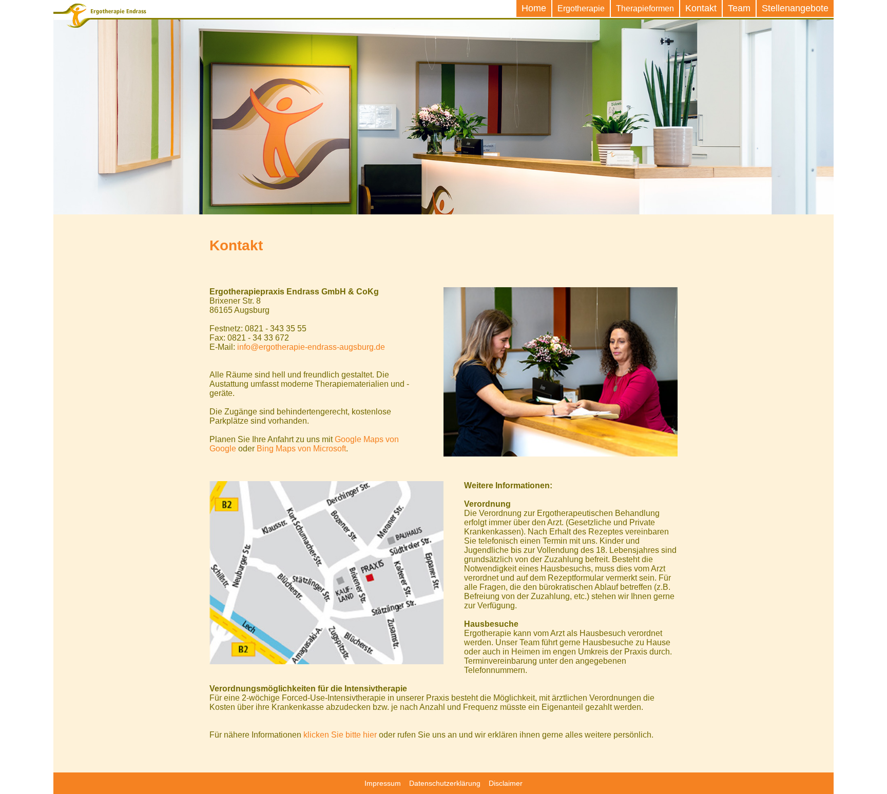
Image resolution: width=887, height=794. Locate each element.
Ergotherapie (581, 8)
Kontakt (701, 8)
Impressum (382, 783)
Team (739, 8)
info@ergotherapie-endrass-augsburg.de (311, 347)
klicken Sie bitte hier (340, 734)
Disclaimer (506, 783)
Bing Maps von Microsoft (301, 448)
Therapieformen (645, 8)
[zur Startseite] (99, 17)
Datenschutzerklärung (444, 783)
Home (534, 8)
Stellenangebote (795, 8)
